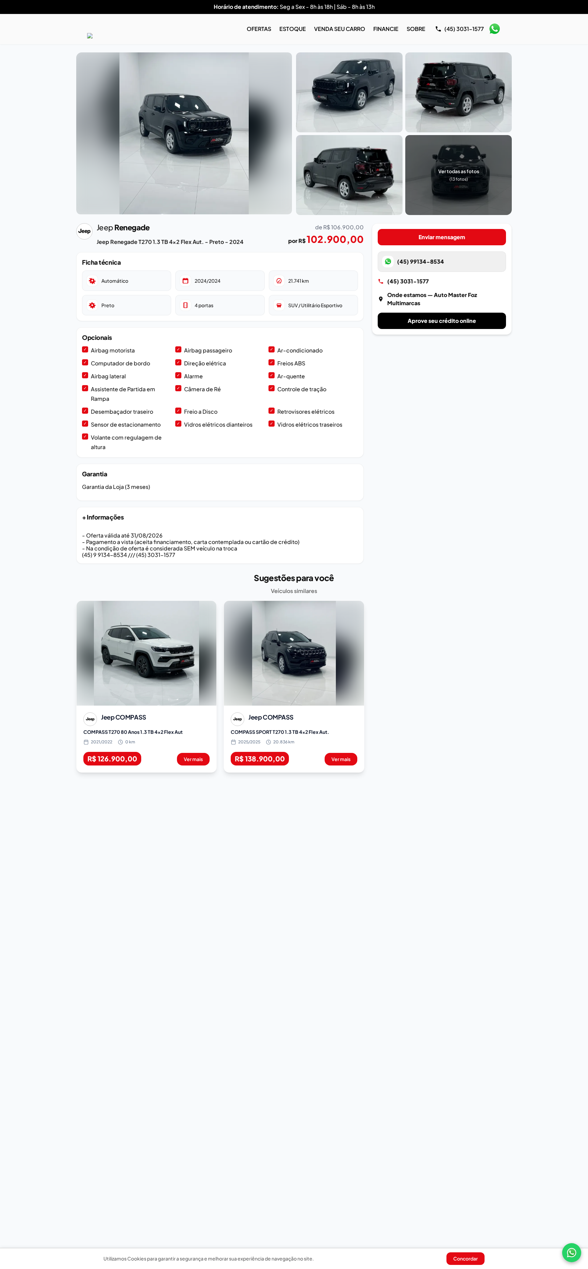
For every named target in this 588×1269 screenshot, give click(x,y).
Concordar (465, 1258)
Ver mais (193, 759)
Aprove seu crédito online (442, 320)
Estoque (292, 28)
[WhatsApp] (571, 1252)
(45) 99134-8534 (420, 261)
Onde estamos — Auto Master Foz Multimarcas (432, 299)
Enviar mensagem (442, 237)
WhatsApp (494, 29)
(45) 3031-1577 (408, 281)
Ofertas (259, 28)
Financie (385, 28)
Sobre (416, 28)
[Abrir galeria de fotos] (184, 133)
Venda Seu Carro (339, 28)
